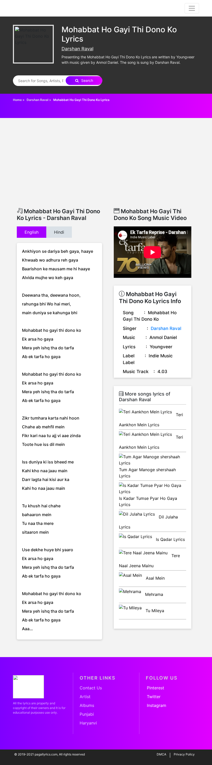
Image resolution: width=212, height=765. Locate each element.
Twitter (154, 696)
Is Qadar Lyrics (170, 539)
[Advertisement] (106, 169)
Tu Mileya (154, 610)
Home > (19, 100)
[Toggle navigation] (192, 8)
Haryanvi (88, 722)
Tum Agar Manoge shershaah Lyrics (147, 472)
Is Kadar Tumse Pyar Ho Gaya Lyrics (148, 501)
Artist (85, 696)
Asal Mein (155, 578)
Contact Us (91, 687)
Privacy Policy (184, 754)
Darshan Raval (77, 48)
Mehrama (153, 594)
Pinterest (155, 687)
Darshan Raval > (39, 100)
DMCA (161, 754)
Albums (87, 705)
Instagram (156, 705)
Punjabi (87, 714)
